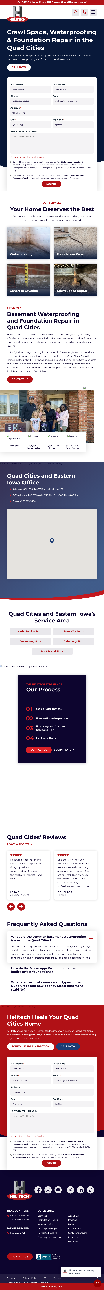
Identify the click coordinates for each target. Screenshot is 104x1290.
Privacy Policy (17, 157)
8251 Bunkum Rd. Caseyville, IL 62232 (20, 1217)
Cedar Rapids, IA (28, 631)
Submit (51, 183)
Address (15, 108)
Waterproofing (46, 1224)
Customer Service (77, 1233)
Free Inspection (52, 1286)
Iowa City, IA (72, 631)
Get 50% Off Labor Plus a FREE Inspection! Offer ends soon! (52, 2)
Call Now (19, 67)
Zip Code (58, 119)
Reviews (72, 1220)
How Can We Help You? (24, 131)
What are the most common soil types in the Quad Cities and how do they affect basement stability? (47, 985)
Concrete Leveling (47, 1233)
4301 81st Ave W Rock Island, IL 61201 (43, 489)
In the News (74, 1228)
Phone (14, 96)
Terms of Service (35, 157)
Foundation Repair (48, 1220)
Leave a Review (18, 844)
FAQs (71, 1224)
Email (57, 96)
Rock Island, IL (50, 651)
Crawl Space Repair (48, 1228)
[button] (52, 541)
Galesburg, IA (72, 641)
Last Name (59, 84)
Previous (11, 907)
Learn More (62, 749)
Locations (73, 1241)
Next (21, 907)
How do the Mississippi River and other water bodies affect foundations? (46, 970)
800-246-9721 (17, 1233)
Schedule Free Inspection (31, 1046)
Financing (73, 1237)
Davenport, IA (29, 641)
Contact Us (20, 379)
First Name (17, 84)
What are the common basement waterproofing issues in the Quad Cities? (48, 938)
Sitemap (11, 1278)
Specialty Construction (50, 1237)
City (13, 119)
